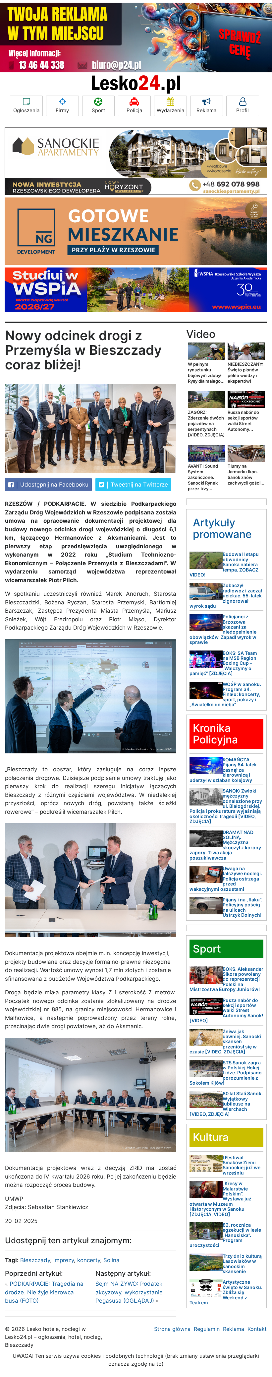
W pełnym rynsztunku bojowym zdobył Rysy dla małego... (206, 372)
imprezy (63, 1260)
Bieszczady (35, 1260)
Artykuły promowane (222, 528)
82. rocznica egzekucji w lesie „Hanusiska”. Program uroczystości (225, 1235)
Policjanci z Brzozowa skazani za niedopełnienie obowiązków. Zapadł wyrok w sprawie (223, 629)
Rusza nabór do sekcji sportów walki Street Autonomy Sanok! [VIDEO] (226, 1010)
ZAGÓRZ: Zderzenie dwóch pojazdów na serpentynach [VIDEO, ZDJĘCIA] (206, 423)
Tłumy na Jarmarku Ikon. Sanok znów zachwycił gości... (246, 474)
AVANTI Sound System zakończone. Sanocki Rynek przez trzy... (203, 477)
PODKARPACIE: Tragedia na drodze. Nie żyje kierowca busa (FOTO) (44, 1292)
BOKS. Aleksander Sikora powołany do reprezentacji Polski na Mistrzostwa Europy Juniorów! (226, 979)
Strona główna (172, 1329)
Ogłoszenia (26, 110)
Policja (134, 110)
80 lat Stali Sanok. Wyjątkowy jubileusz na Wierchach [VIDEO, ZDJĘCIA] (226, 1104)
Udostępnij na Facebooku (53, 484)
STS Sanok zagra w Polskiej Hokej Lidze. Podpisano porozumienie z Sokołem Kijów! (226, 1073)
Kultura (211, 1137)
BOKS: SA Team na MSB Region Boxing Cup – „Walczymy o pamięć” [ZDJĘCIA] (223, 663)
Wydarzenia (170, 110)
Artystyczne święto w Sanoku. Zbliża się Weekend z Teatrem (226, 1292)
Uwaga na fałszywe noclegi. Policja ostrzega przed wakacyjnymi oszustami (226, 879)
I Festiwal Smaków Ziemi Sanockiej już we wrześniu (241, 1165)
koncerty (88, 1260)
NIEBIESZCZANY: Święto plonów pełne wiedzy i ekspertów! (245, 372)
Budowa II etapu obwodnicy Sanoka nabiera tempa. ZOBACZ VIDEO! (224, 564)
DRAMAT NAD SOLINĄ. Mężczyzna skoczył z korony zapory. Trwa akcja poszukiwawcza (225, 845)
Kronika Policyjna (215, 734)
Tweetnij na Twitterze (138, 484)
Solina (111, 1260)
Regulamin (207, 1329)
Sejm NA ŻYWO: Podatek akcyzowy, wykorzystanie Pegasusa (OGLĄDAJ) (129, 1292)
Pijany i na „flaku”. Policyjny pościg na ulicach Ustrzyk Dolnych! (242, 907)
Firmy (62, 110)
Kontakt (257, 1329)
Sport (98, 110)
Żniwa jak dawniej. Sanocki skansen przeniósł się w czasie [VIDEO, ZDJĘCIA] (225, 1042)
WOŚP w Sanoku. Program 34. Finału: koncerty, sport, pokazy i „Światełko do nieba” (225, 694)
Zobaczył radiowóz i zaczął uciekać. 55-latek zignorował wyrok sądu (226, 595)
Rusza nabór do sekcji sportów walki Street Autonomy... (243, 421)
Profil (242, 110)
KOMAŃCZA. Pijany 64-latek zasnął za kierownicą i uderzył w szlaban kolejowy (223, 770)
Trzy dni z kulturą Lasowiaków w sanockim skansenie (242, 1263)
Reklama (206, 110)
